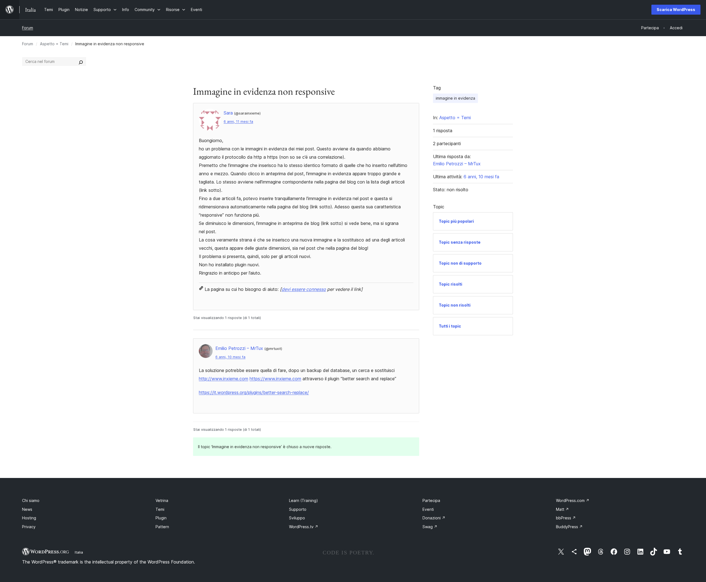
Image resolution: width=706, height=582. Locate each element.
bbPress (566, 517)
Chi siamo (30, 500)
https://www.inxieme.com (275, 378)
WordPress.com (572, 500)
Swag (429, 526)
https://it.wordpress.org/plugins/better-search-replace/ (254, 392)
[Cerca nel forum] (81, 61)
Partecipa (431, 500)
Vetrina (162, 500)
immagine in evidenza (455, 98)
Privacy (29, 526)
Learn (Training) (303, 500)
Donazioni (433, 517)
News (27, 509)
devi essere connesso (304, 289)
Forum (27, 27)
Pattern (162, 526)
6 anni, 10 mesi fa (230, 357)
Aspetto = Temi (54, 43)
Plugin (161, 517)
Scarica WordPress (676, 9)
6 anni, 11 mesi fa (238, 121)
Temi (160, 509)
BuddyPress (569, 526)
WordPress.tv (303, 526)
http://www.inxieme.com (223, 378)
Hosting (29, 517)
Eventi (428, 509)
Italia (79, 552)
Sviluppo (297, 517)
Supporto (297, 509)
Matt (562, 509)
